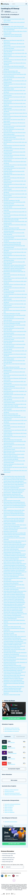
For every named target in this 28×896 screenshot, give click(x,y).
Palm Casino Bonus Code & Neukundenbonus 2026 (15, 321)
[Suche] (17, 3)
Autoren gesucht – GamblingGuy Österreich (13, 492)
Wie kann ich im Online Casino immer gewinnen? (14, 22)
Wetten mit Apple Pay (9, 805)
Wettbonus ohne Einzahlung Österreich (13, 794)
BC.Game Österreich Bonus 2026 (11, 71)
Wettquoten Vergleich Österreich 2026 (12, 694)
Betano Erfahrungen (11, 764)
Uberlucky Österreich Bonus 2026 (11, 413)
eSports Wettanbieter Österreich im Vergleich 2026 (15, 533)
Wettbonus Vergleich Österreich (11, 789)
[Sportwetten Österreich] (6, 4)
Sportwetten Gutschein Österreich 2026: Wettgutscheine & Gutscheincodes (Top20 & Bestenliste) (13, 691)
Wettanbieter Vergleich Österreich (12, 728)
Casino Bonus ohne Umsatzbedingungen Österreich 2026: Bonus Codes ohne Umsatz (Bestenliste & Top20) (15, 507)
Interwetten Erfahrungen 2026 (8, 857)
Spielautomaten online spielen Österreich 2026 (14, 26)
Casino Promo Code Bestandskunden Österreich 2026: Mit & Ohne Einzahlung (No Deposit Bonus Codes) (14, 515)
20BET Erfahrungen (11, 758)
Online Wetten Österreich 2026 (10, 634)
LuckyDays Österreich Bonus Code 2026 (12, 242)
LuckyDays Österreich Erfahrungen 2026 (12, 244)
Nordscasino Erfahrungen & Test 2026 (12, 313)
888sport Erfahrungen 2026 (8, 859)
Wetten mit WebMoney (9, 812)
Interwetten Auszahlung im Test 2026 (12, 200)
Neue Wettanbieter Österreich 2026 (12, 729)
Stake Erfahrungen (11, 742)
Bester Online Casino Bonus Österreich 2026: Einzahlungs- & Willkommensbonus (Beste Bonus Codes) (14, 497)
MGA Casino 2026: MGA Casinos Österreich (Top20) (15, 566)
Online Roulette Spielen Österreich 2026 (12, 626)
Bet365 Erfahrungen (11, 747)
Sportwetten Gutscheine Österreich (12, 793)
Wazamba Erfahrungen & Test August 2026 (13, 439)
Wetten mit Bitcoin (9, 807)
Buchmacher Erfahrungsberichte (8, 853)
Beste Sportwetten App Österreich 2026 (12, 494)
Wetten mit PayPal (9, 810)
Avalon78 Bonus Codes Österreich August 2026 (14, 66)
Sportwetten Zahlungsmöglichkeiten (12, 804)
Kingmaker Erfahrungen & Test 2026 (11, 228)
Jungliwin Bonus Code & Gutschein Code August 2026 (15, 218)
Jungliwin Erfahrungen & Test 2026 (11, 219)
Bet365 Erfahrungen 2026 (7, 855)
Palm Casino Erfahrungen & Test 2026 (12, 323)
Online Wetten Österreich (5, 6)
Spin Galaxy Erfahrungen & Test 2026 (11, 367)
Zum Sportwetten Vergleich (14, 768)
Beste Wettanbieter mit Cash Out (12, 731)
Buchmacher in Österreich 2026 (10, 531)
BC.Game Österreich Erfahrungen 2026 (12, 72)
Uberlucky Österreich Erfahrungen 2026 (12, 415)
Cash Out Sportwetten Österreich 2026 (12, 500)
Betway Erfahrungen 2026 (7, 861)
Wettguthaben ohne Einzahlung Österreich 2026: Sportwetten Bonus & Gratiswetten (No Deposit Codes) (14, 683)
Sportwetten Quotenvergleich (11, 821)
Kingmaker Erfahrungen (12, 753)
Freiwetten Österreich (9, 791)
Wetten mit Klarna (8, 809)
